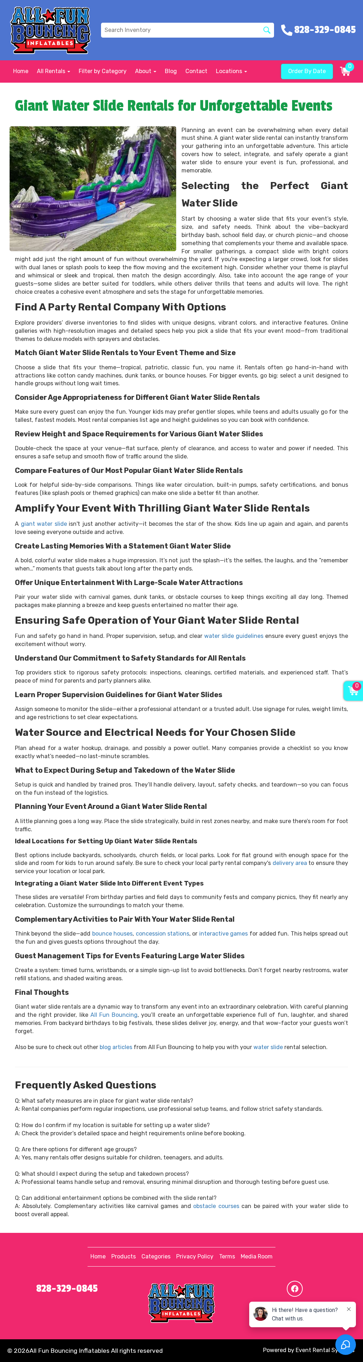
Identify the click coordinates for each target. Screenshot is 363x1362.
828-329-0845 (67, 1288)
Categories (156, 1256)
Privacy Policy (194, 1256)
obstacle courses (216, 1206)
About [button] (144, 71)
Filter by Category (103, 71)
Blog (171, 71)
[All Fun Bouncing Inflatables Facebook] (295, 1289)
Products (123, 1256)
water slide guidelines (233, 636)
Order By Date (307, 71)
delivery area (290, 863)
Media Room (257, 1256)
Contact (196, 71)
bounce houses (112, 933)
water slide (268, 1047)
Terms (227, 1256)
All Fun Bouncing (114, 1014)
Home (20, 71)
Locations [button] (230, 71)
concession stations (162, 933)
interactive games (223, 933)
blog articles (116, 1047)
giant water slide (44, 523)
